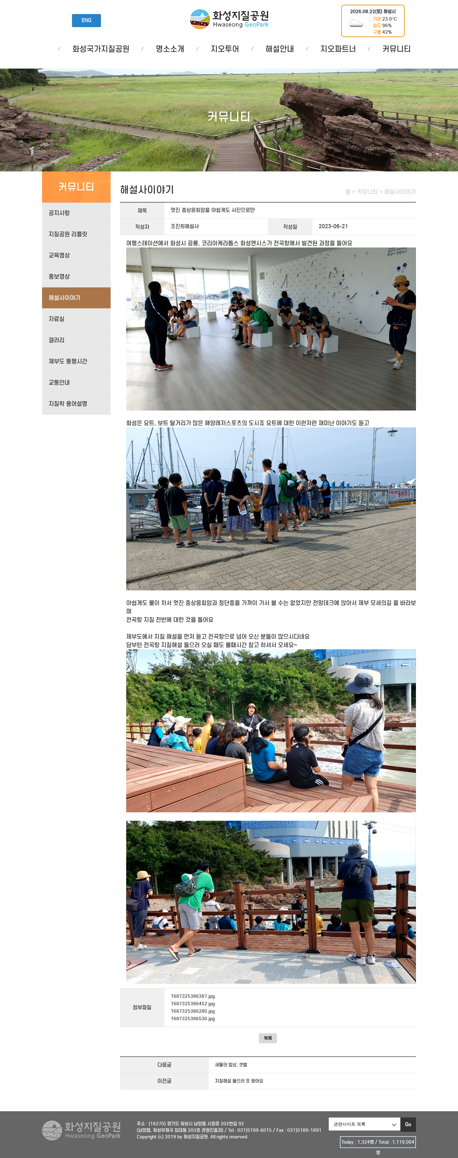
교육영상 (59, 255)
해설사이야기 (64, 297)
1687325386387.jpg (193, 996)
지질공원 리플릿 (68, 234)
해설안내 (279, 49)
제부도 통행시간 (68, 361)
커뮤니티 (396, 49)
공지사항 (59, 213)
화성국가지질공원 (229, 19)
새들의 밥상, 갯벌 (231, 1065)
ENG (86, 20)
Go (408, 1124)
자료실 (56, 319)
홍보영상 (59, 276)
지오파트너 (338, 49)
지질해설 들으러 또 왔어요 (239, 1081)
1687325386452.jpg (193, 1004)
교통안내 (59, 382)
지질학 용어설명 (68, 403)
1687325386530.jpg (193, 1018)
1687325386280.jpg (193, 1011)
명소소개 (170, 49)
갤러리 (56, 340)
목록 (268, 1038)
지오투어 (225, 49)
